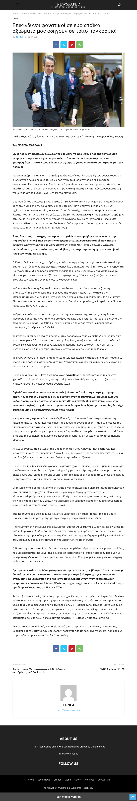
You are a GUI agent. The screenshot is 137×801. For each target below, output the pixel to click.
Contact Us (104, 779)
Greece (57, 779)
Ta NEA (19, 37)
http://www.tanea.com (68, 710)
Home (15, 13)
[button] (18, 5)
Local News (44, 779)
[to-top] (132, 795)
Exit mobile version (68, 796)
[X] (63, 44)
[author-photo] (68, 700)
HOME (30, 779)
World (24, 13)
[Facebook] (56, 44)
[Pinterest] (71, 44)
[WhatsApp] (79, 44)
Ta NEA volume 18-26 (112, 669)
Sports (78, 779)
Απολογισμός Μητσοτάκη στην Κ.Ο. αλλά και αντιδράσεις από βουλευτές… (39, 671)
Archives (89, 779)
